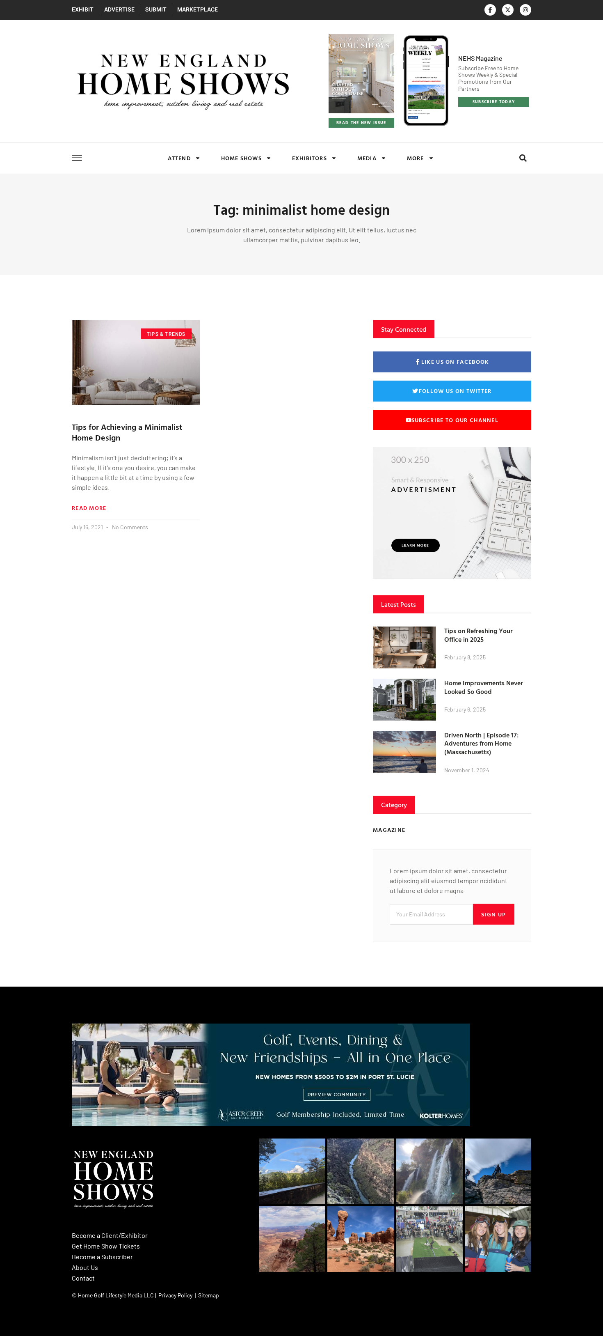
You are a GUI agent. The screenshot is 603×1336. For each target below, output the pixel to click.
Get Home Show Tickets (106, 1246)
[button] (523, 158)
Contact (83, 1278)
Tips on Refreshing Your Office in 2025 (478, 635)
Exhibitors (309, 158)
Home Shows (241, 158)
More (415, 158)
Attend (179, 158)
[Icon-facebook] (490, 10)
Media (367, 158)
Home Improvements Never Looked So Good (483, 687)
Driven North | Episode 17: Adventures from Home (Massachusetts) (481, 743)
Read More (89, 508)
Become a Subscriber (102, 1256)
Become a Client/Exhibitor (110, 1235)
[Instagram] (525, 10)
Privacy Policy (175, 1295)
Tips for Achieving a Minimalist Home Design (127, 431)
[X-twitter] (508, 10)
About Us (85, 1267)
